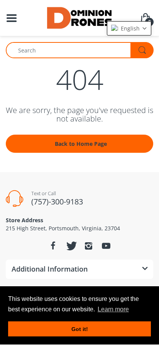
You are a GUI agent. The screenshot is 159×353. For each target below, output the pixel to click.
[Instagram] (88, 246)
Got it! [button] (79, 329)
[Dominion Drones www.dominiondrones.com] (79, 17)
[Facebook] (53, 246)
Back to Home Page (81, 143)
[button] (129, 28)
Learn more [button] (113, 309)
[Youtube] (106, 246)
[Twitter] (70, 246)
